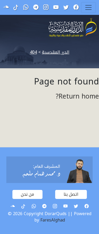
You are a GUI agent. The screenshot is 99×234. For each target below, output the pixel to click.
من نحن (27, 194)
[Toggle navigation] (88, 7)
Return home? (77, 96)
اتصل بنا (71, 194)
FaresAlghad (52, 220)
